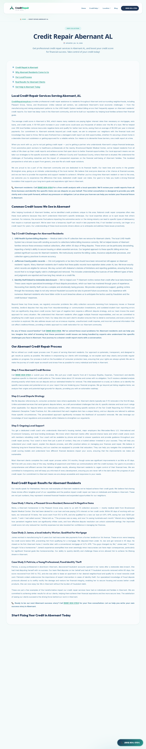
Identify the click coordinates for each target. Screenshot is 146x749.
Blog (116, 8)
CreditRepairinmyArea (21, 101)
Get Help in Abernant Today (27, 87)
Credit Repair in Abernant (26, 67)
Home (83, 8)
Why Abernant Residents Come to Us (32, 72)
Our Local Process (23, 77)
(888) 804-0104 (130, 8)
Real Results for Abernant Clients (30, 82)
